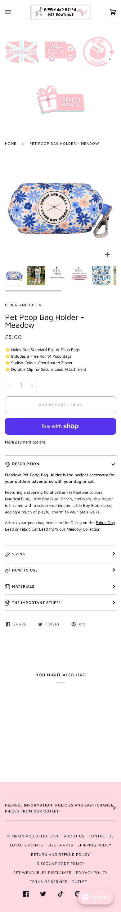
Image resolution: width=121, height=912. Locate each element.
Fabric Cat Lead (34, 529)
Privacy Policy (92, 872)
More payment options (25, 441)
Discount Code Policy (60, 863)
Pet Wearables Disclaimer (42, 872)
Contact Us (101, 836)
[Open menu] (14, 12)
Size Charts (60, 845)
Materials (23, 586)
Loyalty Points (26, 845)
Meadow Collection (83, 529)
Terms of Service (48, 881)
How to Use (25, 570)
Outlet (79, 881)
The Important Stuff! (36, 602)
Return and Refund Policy (60, 854)
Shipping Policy (94, 845)
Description (25, 463)
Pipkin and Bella (23, 304)
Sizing (18, 554)
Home (10, 143)
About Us (74, 836)
